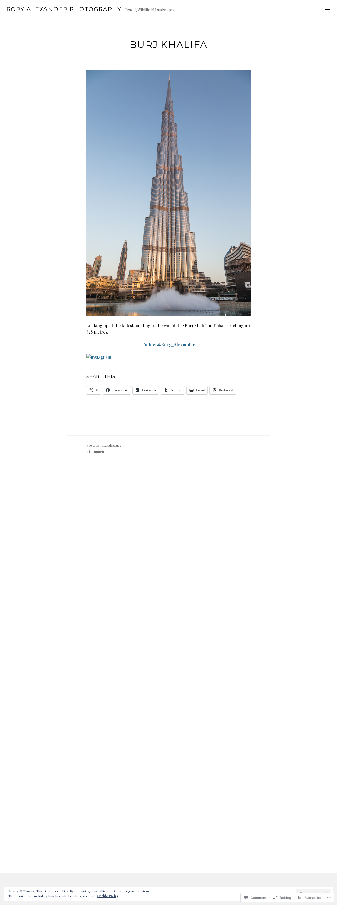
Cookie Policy (107, 896)
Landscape (112, 445)
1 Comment (96, 451)
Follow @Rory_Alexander (168, 344)
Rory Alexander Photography (64, 9)
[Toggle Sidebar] (327, 9)
